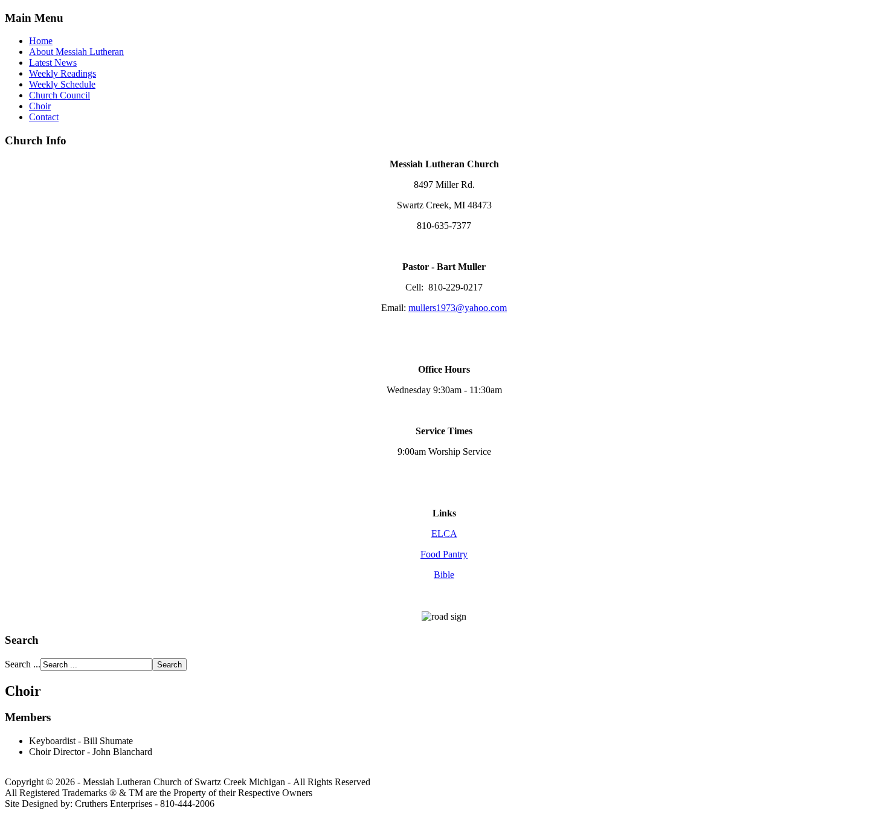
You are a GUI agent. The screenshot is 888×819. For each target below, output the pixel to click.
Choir (40, 106)
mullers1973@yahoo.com (457, 308)
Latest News (53, 62)
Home (41, 41)
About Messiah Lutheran (76, 52)
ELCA (444, 533)
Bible (444, 575)
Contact (44, 117)
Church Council (59, 95)
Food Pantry (444, 554)
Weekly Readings (62, 73)
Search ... (22, 664)
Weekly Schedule (62, 84)
